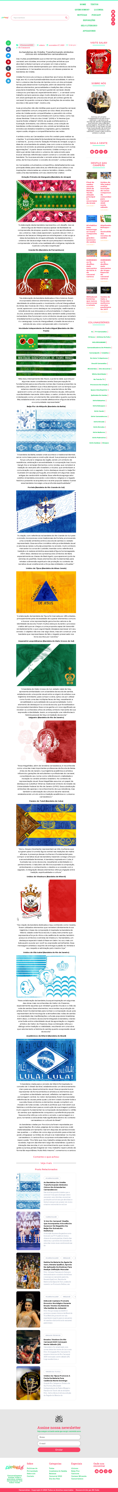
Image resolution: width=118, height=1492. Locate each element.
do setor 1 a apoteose (99, 358)
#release (66, 1258)
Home (83, 4)
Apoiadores (89, 31)
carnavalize (51, 1217)
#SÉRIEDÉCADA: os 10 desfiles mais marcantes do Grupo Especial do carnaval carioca (108, 269)
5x (92, 332)
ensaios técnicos (53, 1335)
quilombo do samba (99, 395)
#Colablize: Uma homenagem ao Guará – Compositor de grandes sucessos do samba (92, 233)
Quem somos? (82, 9)
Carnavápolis (94, 353)
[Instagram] (113, 20)
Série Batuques (99, 406)
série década (99, 422)
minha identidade (99, 374)
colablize (105, 353)
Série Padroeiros (99, 437)
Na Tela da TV (99, 379)
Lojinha (98, 9)
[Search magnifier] (66, 17)
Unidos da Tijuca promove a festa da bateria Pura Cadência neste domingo (57, 1378)
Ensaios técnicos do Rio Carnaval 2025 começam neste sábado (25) (55, 1341)
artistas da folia (103, 337)
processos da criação (99, 385)
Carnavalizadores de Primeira (99, 347)
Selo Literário (89, 25)
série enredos (99, 427)
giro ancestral (104, 369)
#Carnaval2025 (26, 45)
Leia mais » (90, 206)
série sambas (94, 443)
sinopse (105, 443)
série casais (99, 411)
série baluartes (99, 400)
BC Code (95, 1490)
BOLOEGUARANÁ (99, 342)
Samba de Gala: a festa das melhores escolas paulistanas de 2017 (106, 303)
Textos (94, 4)
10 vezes (91, 337)
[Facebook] (113, 12)
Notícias (82, 15)
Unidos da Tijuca (53, 1372)
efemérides (92, 369)
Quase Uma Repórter (99, 390)
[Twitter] (113, 16)
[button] (8, 43)
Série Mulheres (99, 432)
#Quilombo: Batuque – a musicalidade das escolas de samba (107, 231)
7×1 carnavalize (101, 332)
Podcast (96, 15)
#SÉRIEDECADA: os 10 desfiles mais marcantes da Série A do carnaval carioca (94, 268)
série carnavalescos (99, 416)
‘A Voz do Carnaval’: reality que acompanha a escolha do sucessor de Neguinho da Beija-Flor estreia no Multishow (58, 1226)
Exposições (89, 20)
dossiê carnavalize (99, 363)
